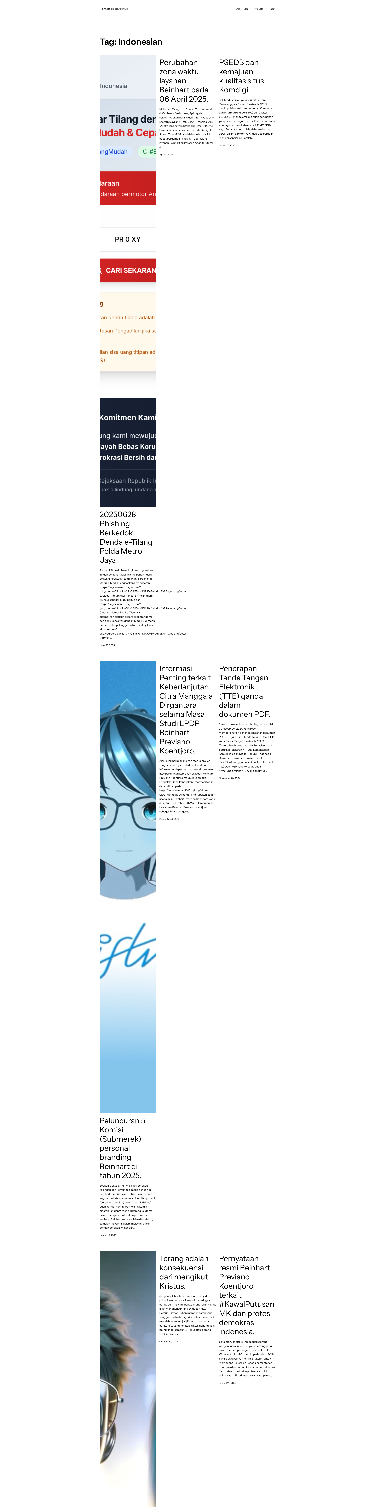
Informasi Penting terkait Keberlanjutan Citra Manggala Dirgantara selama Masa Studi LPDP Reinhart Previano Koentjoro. (186, 709)
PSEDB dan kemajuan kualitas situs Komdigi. (241, 76)
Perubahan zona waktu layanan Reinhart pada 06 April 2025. (184, 81)
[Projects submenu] (264, 9)
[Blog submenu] (250, 9)
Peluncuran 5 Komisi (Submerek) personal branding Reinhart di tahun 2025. (122, 1148)
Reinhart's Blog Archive (114, 8)
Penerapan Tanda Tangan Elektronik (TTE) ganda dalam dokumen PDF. (244, 691)
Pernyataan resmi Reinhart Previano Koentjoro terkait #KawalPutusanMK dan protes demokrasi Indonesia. (246, 1295)
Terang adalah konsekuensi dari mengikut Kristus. (184, 1272)
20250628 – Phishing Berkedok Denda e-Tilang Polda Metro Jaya (126, 537)
